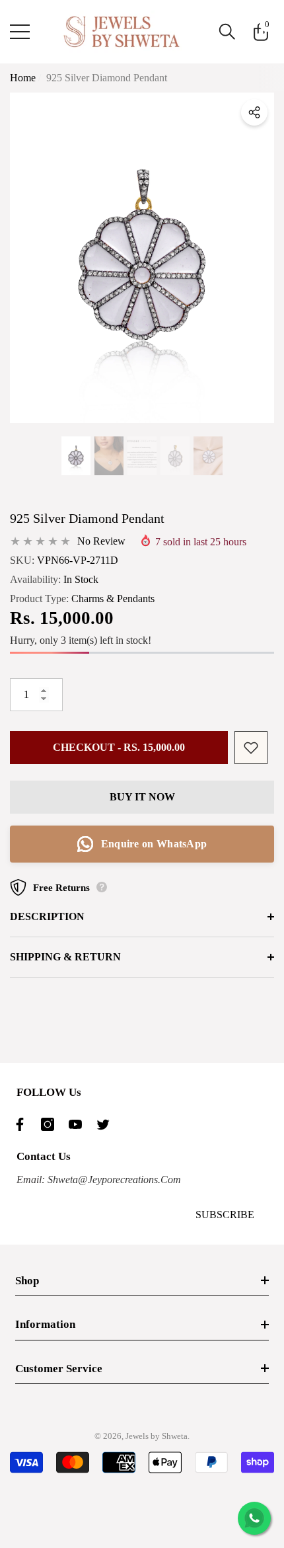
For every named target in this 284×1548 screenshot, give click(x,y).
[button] (227, 32)
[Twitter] (106, 1124)
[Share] (254, 112)
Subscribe (224, 1214)
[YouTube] (79, 1124)
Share (254, 112)
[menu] (20, 32)
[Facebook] (23, 1124)
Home (23, 77)
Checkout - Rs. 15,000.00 (119, 747)
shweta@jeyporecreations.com (113, 1179)
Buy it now (142, 796)
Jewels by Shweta (156, 1436)
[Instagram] (51, 1124)
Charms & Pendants (113, 598)
